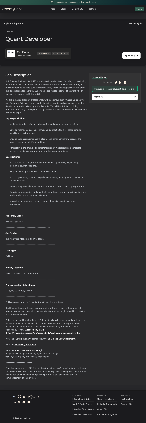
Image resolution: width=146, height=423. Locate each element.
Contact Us (126, 404)
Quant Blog (102, 409)
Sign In (139, 9)
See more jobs (135, 23)
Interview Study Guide (83, 409)
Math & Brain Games (82, 404)
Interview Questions (82, 414)
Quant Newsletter (105, 399)
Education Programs (107, 414)
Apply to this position (14, 23)
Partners (92, 9)
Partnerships (127, 399)
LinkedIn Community (107, 404)
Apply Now (130, 55)
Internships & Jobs (81, 399)
